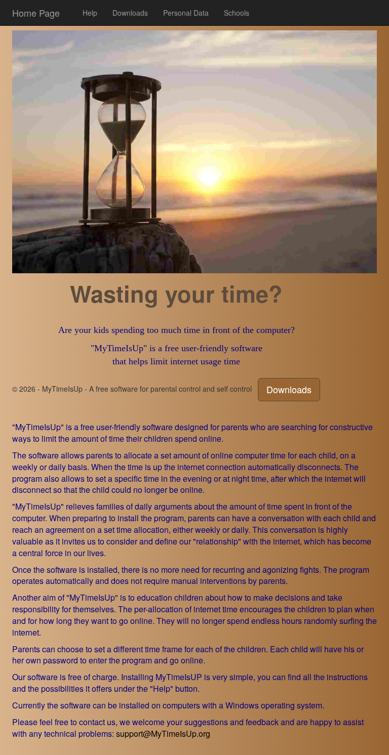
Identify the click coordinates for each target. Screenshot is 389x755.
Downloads (130, 13)
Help (90, 13)
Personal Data (186, 13)
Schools (236, 13)
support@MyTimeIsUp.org (163, 733)
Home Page (36, 12)
